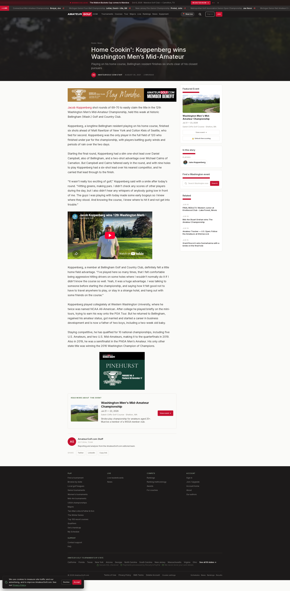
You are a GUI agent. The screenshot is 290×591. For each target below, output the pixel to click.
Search (215, 183)
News (155, 14)
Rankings (147, 14)
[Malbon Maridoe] (122, 95)
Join (219, 14)
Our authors (191, 494)
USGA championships (77, 503)
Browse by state (75, 482)
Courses (118, 14)
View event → (201, 132)
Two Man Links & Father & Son (81, 511)
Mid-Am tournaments (77, 498)
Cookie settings (169, 575)
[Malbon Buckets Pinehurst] (122, 371)
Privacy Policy (125, 575)
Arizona (109, 562)
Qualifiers (72, 523)
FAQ (69, 546)
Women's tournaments (78, 494)
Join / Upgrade (193, 482)
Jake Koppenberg (197, 162)
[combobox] (201, 183)
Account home (192, 486)
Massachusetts (174, 562)
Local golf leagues (76, 486)
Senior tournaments (76, 490)
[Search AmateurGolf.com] (200, 14)
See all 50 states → (207, 562)
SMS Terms (138, 575)
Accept (77, 582)
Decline (66, 582)
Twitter (81, 453)
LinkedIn (91, 453)
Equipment (164, 14)
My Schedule (73, 532)
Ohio (195, 562)
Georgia (118, 562)
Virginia (187, 562)
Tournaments (107, 14)
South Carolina (145, 562)
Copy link (103, 453)
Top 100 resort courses (78, 519)
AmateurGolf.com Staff (110, 75)
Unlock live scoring (201, 138)
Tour (126, 14)
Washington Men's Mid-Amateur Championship (196, 117)
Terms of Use (110, 575)
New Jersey (160, 562)
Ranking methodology (156, 482)
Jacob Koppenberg (80, 107)
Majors (133, 14)
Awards (150, 486)
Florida (82, 562)
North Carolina (130, 562)
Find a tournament (76, 478)
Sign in (210, 14)
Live (139, 14)
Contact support (75, 542)
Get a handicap (74, 527)
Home (93, 43)
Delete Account (153, 575)
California (72, 562)
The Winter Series (76, 515)
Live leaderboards (115, 478)
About (189, 490)
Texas (90, 562)
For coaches (152, 490)
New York (99, 562)
